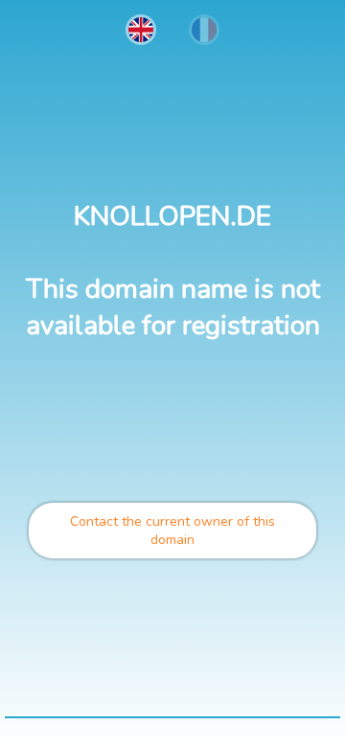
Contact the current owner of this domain (172, 530)
